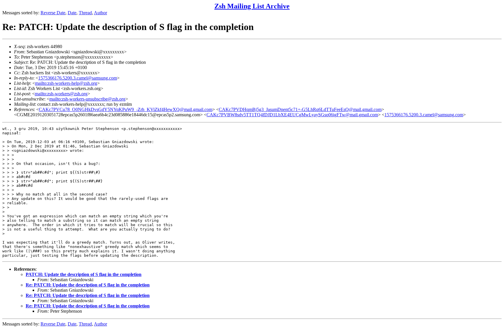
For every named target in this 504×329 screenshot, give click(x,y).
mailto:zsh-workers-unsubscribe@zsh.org (87, 98)
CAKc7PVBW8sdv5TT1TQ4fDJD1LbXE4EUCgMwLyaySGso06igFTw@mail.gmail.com (292, 114)
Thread (85, 12)
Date (72, 12)
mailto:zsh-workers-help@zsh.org (66, 83)
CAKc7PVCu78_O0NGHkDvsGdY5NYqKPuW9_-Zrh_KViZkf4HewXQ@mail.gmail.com (125, 109)
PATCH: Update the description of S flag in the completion (83, 274)
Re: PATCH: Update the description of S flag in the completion (88, 284)
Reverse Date (53, 12)
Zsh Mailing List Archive (252, 6)
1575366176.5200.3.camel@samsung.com (77, 77)
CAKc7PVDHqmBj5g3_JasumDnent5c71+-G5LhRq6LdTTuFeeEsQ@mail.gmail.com (300, 109)
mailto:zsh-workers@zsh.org (61, 93)
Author (100, 12)
